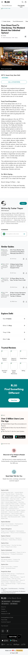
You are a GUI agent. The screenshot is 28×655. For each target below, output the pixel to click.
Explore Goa (4, 564)
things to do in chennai (7, 538)
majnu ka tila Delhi (15, 505)
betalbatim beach (10, 568)
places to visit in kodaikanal (18, 532)
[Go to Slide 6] (9, 71)
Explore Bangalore (6, 529)
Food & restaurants (13, 588)
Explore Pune (4, 543)
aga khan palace (5, 545)
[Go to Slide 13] (17, 71)
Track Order (4, 619)
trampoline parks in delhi (12, 503)
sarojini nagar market (11, 502)
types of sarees (14, 577)
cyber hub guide (10, 510)
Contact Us (4, 611)
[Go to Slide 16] (20, 71)
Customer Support (6, 622)
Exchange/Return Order (7, 617)
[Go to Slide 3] (6, 71)
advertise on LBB (5, 613)
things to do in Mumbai (7, 524)
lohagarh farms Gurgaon (12, 495)
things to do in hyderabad (8, 552)
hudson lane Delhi (14, 512)
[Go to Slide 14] (18, 71)
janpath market (13, 507)
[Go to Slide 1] (4, 71)
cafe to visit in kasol (15, 497)
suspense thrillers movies (8, 573)
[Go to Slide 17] (21, 71)
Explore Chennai (5, 536)
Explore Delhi (4, 490)
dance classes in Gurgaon (11, 515)
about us (3, 606)
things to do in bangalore (8, 531)
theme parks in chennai (15, 539)
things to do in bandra (12, 525)
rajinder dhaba (10, 494)
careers (3, 609)
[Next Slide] (26, 56)
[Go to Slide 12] (16, 71)
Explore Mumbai (5, 521)
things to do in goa (6, 566)
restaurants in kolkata (13, 561)
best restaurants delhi (14, 516)
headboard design (11, 583)
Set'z (4, 590)
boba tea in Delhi (14, 499)
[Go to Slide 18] (22, 71)
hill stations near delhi (7, 492)
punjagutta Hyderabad (17, 554)
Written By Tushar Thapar (12, 208)
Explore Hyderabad (6, 550)
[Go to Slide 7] (10, 71)
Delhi (6, 588)
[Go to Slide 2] (5, 71)
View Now (14, 400)
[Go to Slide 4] (7, 71)
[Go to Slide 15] (19, 71)
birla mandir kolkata (6, 559)
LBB (2, 588)
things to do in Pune (10, 546)
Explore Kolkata (5, 557)
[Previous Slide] (2, 56)
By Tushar (3, 35)
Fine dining (21, 588)
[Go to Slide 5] (8, 71)
